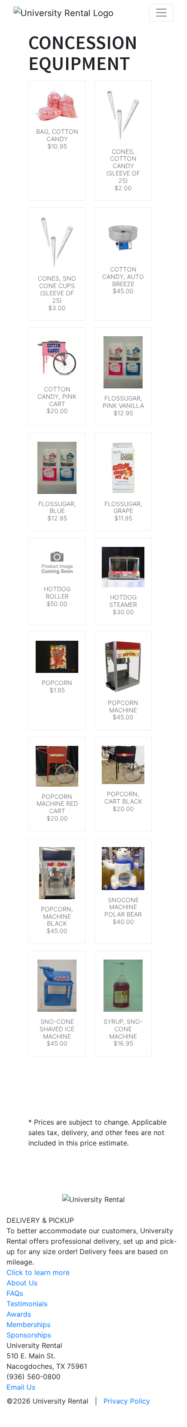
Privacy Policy (127, 1401)
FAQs (15, 1293)
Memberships (28, 1324)
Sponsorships (29, 1335)
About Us (22, 1282)
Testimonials (27, 1303)
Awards (19, 1314)
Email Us (21, 1387)
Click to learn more (38, 1272)
